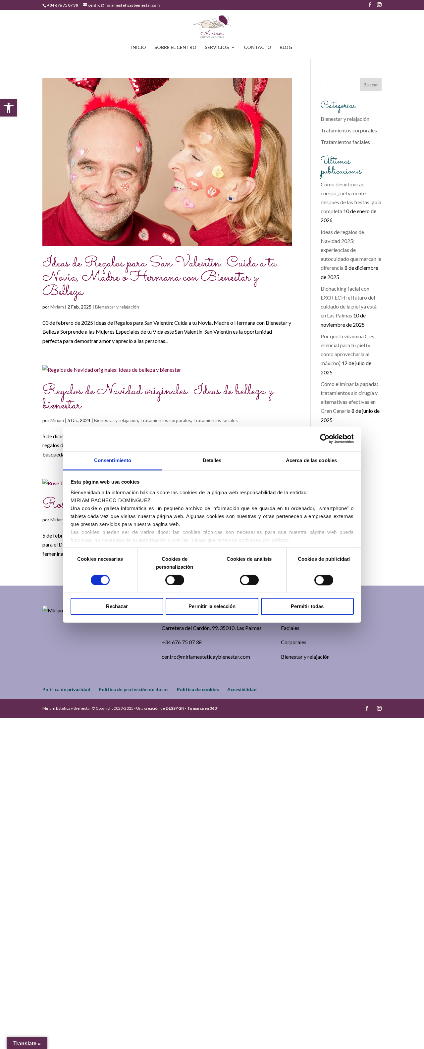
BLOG (286, 47)
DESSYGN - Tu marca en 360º (192, 708)
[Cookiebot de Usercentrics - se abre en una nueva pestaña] (325, 439)
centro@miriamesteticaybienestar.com (206, 656)
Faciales (290, 628)
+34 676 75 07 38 (62, 5)
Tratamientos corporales (165, 420)
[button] (8, 108)
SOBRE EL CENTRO (175, 47)
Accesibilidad (242, 689)
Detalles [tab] (212, 460)
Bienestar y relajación (117, 307)
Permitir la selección (212, 606)
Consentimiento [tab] (112, 460)
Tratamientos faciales (215, 420)
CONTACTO (257, 47)
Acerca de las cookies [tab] (311, 460)
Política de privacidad (66, 689)
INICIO (138, 47)
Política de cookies (198, 689)
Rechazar (117, 606)
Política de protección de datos (134, 689)
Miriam (57, 307)
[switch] (174, 580)
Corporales (293, 642)
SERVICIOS (217, 47)
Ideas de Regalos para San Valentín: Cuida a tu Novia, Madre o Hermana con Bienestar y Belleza (159, 277)
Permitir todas (307, 606)
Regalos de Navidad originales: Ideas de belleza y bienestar (157, 398)
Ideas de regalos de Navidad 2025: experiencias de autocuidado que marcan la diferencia (351, 250)
